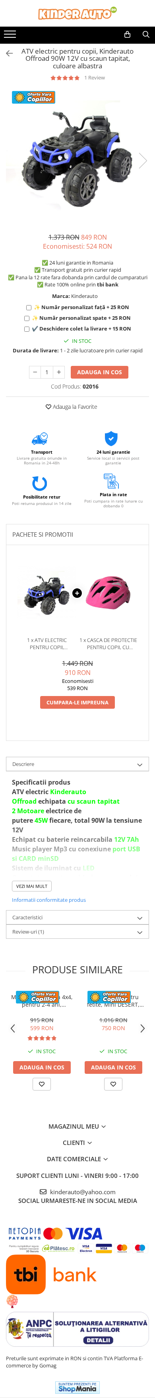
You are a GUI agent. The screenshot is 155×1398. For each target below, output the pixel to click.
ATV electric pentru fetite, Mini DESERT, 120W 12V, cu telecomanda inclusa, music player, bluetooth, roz (113, 1000)
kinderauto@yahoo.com (82, 1192)
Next (142, 161)
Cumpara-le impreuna (77, 702)
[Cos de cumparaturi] (127, 35)
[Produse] (11, 37)
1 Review (94, 77)
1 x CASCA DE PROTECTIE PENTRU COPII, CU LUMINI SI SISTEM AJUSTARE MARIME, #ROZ (108, 643)
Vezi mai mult (31, 886)
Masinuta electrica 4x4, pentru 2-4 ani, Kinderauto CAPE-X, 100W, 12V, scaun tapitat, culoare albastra (42, 1000)
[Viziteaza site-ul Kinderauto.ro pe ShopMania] (77, 1387)
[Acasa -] (77, 13)
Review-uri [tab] (28, 931)
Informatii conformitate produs (49, 899)
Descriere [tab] (23, 764)
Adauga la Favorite (74, 406)
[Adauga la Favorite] (42, 1084)
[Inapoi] (6, 53)
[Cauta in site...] (146, 35)
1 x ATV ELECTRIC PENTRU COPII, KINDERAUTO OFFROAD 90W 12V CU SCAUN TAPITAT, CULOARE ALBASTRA (47, 643)
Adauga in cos (99, 372)
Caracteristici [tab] (27, 917)
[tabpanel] (77, 152)
